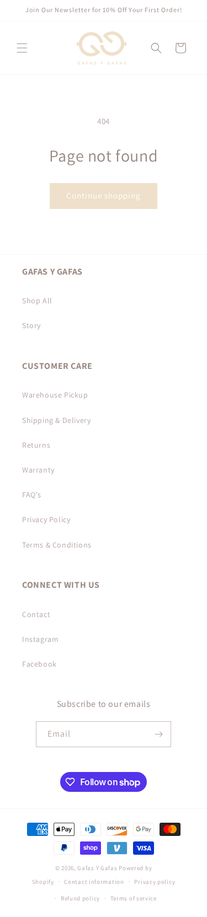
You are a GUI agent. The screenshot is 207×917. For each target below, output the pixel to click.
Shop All (37, 300)
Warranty (38, 470)
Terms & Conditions (57, 545)
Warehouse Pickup (55, 395)
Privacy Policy (46, 519)
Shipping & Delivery (56, 420)
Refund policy (80, 898)
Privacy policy (154, 882)
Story (31, 325)
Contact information (94, 882)
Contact (36, 614)
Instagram (40, 639)
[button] (22, 48)
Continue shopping (103, 195)
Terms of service (133, 898)
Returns (36, 445)
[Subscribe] (158, 734)
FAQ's (31, 495)
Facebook (39, 664)
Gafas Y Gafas (98, 868)
